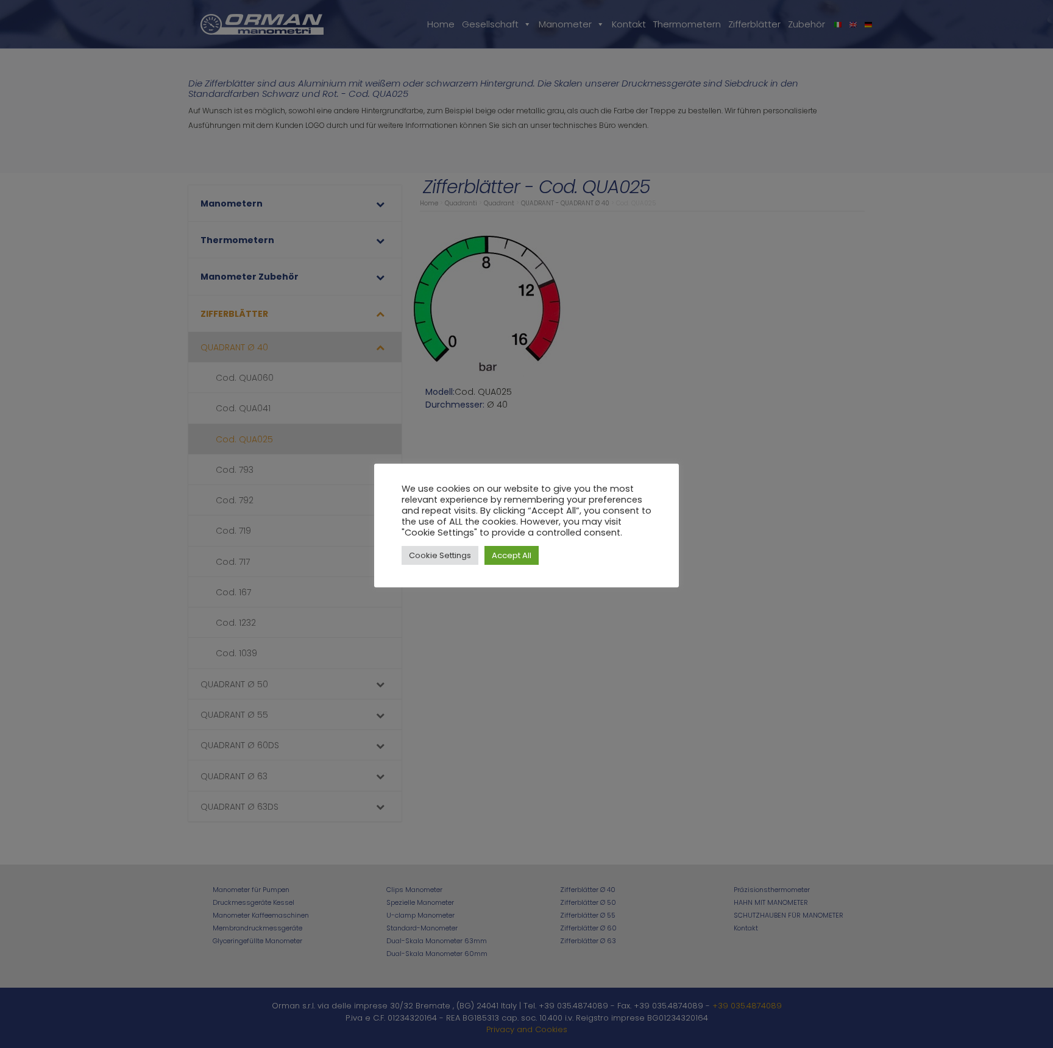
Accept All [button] (511, 555)
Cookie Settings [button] (440, 555)
